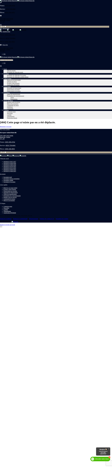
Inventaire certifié (8, 180)
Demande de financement (14, 88)
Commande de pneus (13, 105)
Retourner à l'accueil (5, 126)
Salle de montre (11, 70)
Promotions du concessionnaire (15, 96)
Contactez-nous (11, 111)
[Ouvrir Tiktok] (9, 30)
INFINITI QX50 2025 (10, 166)
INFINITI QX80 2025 (10, 171)
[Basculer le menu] (1, 25)
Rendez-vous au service (6, 60)
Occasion (6, 74)
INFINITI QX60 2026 (10, 163)
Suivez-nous (5, 28)
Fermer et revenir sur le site (7, 224)
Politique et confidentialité (20, 218)
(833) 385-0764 (10, 5)
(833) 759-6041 (10, 9)
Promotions (7, 93)
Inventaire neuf (8, 177)
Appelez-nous (6, 31)
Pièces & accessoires (12, 104)
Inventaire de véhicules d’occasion (16, 75)
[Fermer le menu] (1, 66)
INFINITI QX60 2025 (10, 169)
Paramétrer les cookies (62, 218)
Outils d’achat (7, 78)
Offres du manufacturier (13, 94)
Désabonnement (33, 218)
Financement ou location (14, 91)
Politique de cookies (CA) (47, 218)
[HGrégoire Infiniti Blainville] (17, 0)
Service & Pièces (8, 100)
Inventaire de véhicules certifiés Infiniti (17, 77)
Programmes (13, 99)
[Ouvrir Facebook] (3, 30)
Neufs (5, 69)
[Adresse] (1, 16)
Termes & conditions (5, 218)
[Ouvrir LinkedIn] (23, 30)
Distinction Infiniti (12, 118)
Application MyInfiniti (13, 85)
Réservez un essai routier (14, 80)
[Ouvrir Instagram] (16, 30)
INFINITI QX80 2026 (10, 165)
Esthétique (10, 107)
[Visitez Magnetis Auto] (15, 221)
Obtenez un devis (12, 81)
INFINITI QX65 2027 (10, 161)
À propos (6, 110)
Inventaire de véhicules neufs (15, 72)
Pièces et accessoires (9, 200)
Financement (7, 86)
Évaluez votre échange (13, 83)
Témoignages (10, 116)
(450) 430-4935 (10, 12)
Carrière (9, 115)
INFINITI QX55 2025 (10, 168)
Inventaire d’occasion (9, 182)
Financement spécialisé (13, 89)
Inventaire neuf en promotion (12, 178)
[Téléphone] (1, 2)
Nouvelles (10, 113)
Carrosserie (10, 108)
